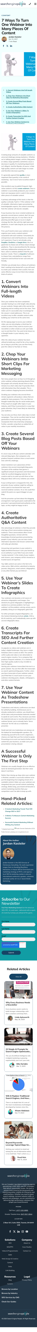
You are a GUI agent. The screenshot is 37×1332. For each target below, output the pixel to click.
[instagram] (23, 1231)
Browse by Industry (10, 1293)
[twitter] (14, 1231)
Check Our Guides (9, 1302)
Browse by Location (10, 1289)
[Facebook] (3, 45)
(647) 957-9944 (26, 1214)
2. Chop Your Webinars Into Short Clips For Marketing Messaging (18, 96)
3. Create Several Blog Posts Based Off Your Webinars (18, 102)
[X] (7, 45)
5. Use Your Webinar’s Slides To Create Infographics (17, 111)
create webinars (23, 188)
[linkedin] (18, 1231)
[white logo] (18, 1174)
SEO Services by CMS (10, 1297)
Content (6, 15)
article (26, 616)
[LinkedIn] (11, 45)
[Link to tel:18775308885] (30, 4)
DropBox (4, 242)
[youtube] (27, 1231)
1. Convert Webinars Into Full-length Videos (19, 91)
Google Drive (22, 242)
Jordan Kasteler (14, 843)
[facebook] (10, 1231)
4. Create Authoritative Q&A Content (19, 107)
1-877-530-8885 (22, 1210)
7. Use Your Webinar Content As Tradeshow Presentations (17, 123)
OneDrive (11, 242)
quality (22, 175)
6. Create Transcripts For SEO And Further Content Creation (18, 117)
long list (23, 254)
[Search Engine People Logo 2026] (13, 2)
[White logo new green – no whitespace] (18, 1312)
